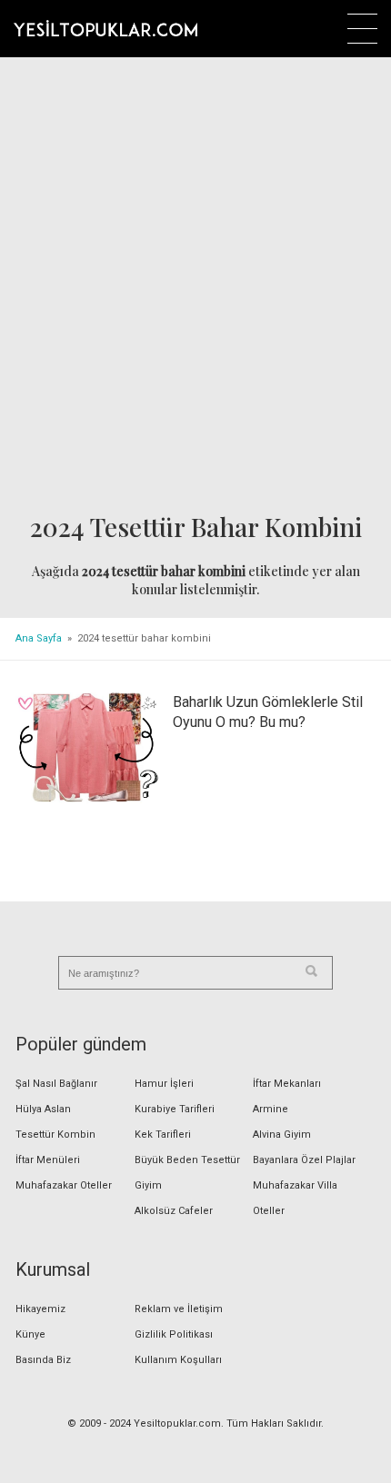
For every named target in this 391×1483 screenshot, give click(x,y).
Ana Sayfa (38, 638)
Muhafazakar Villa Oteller (295, 1198)
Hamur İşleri (164, 1084)
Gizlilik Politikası (174, 1334)
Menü (362, 29)
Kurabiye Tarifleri (175, 1109)
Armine (270, 1109)
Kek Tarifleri (163, 1134)
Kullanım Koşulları (178, 1360)
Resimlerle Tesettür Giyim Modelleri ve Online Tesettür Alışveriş (105, 28)
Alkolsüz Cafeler (174, 1211)
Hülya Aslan (43, 1109)
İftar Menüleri (47, 1160)
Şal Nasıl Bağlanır (56, 1084)
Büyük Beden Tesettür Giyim (187, 1172)
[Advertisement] (195, 287)
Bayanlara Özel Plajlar (304, 1160)
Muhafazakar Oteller (63, 1185)
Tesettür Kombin (55, 1134)
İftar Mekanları (287, 1084)
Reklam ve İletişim (179, 1309)
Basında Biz (43, 1360)
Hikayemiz (40, 1309)
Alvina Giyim (282, 1134)
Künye (30, 1334)
